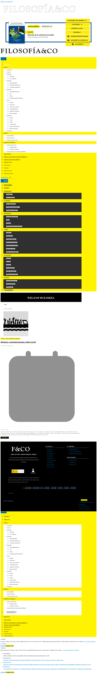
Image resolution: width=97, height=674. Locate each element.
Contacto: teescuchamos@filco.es (12, 159)
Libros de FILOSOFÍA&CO (12, 252)
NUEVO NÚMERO (10, 135)
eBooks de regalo (13, 113)
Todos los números (11, 138)
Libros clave (12, 104)
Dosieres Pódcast (11, 284)
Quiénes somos (7, 165)
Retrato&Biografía (13, 83)
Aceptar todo (9, 646)
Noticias (11, 117)
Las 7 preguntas (13, 78)
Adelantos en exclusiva (14, 111)
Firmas (11, 120)
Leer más (4, 437)
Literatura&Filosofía (14, 109)
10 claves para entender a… (15, 87)
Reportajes (9, 89)
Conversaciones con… (11, 280)
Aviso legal (6, 167)
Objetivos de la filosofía (14, 126)
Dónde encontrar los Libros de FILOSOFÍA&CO (16, 151)
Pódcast (6, 277)
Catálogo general (13, 147)
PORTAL (5, 67)
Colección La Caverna (14, 149)
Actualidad (9, 115)
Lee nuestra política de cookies (70, 650)
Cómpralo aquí (77, 28)
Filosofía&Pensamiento (14, 91)
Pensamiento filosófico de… (15, 85)
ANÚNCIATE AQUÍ (8, 162)
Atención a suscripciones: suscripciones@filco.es (15, 156)
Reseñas (11, 102)
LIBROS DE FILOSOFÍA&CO (9, 142)
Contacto (10, 493)
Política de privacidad (8, 173)
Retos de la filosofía (14, 128)
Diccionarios (9, 130)
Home (5, 304)
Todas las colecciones (11, 145)
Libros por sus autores (14, 106)
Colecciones (9, 69)
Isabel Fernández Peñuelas (13, 338)
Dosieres (9, 72)
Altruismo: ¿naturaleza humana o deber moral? (18, 342)
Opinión (11, 122)
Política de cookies (8, 170)
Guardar (3, 672)
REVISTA (6, 133)
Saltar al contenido (6, 1)
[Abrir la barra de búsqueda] (10, 177)
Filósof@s (9, 80)
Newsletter (8, 65)
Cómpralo (77, 32)
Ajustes (3, 646)
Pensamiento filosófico (12, 210)
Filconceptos (9, 287)
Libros (8, 100)
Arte (10, 93)
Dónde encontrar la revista (12, 140)
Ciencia (11, 96)
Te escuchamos (13, 124)
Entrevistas (9, 74)
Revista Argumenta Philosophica (16, 98)
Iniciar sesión (7, 154)
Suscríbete (8, 62)
